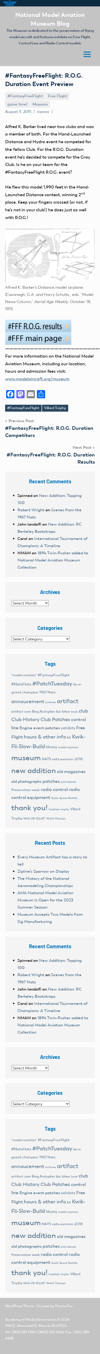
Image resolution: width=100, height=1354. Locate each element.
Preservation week (25, 790)
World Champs (56, 818)
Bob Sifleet (63, 711)
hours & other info (45, 737)
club (83, 711)
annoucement (27, 701)
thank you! (29, 807)
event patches (46, 727)
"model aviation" (24, 675)
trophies (54, 809)
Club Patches (55, 719)
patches (51, 781)
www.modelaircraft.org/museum (37, 378)
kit (69, 737)
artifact (67, 701)
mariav (43, 111)
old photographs (26, 781)
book (74, 711)
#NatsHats (21, 684)
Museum (40, 104)
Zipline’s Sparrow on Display (43, 871)
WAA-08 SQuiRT (34, 818)
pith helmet (68, 782)
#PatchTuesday (52, 683)
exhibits (68, 728)
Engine (25, 727)
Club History (25, 719)
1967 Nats (47, 692)
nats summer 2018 (67, 759)
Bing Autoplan (43, 711)
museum (26, 757)
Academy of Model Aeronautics (30, 1319)
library (51, 747)
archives (50, 702)
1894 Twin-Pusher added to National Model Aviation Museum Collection (52, 560)
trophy (65, 809)
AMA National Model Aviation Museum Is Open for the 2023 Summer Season (45, 900)
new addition (33, 770)
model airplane (68, 747)
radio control (54, 789)
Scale (54, 798)
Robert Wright (30, 509)
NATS (46, 759)
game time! (17, 104)
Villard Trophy (55, 408)
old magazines (71, 771)
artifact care (21, 711)
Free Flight (57, 96)
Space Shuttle (68, 798)
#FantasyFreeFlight (25, 96)
